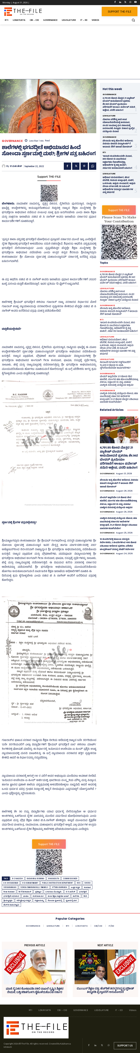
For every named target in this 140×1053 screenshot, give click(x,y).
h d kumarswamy (30, 883)
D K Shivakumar (10, 883)
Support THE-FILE (49, 177)
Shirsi (87, 883)
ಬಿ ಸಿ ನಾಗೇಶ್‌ (70, 892)
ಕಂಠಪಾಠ (87, 887)
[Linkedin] (120, 3)
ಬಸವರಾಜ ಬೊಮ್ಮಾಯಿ (53, 892)
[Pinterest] (84, 166)
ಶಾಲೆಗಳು (76, 896)
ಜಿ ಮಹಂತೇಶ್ (16, 166)
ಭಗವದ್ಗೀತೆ (83, 892)
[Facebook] (115, 3)
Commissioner (70, 879)
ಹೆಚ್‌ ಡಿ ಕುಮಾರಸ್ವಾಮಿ (11, 905)
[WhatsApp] (130, 3)
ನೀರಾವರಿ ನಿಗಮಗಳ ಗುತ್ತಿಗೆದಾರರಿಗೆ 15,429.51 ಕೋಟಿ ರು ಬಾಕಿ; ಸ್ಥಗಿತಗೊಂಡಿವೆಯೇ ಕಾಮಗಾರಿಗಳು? (115, 365)
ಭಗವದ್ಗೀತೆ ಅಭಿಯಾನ (11, 896)
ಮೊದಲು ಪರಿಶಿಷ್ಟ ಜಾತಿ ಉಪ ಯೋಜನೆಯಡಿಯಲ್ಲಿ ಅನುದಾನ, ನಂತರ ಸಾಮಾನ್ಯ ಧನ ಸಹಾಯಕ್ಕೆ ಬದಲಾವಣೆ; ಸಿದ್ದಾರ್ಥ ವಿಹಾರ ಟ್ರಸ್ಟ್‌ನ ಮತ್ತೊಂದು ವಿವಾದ (119, 126)
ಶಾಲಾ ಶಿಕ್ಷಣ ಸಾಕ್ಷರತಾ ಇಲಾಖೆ (58, 896)
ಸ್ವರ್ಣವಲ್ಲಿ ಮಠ (71, 900)
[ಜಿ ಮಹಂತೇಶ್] (4, 166)
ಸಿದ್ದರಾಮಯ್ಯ (39, 900)
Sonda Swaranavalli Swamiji (34, 887)
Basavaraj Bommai (35, 879)
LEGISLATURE (109, 116)
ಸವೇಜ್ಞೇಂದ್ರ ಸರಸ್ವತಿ (24, 900)
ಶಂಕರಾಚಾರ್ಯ (38, 896)
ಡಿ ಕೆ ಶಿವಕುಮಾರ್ (25, 892)
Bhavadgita (53, 879)
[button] (133, 20)
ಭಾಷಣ (26, 896)
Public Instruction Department (57, 883)
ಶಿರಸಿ (85, 896)
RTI (104, 152)
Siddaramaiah (9, 887)
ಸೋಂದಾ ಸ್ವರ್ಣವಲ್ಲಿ (55, 900)
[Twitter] (125, 3)
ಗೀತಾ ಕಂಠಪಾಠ (9, 892)
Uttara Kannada (59, 887)
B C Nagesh (17, 879)
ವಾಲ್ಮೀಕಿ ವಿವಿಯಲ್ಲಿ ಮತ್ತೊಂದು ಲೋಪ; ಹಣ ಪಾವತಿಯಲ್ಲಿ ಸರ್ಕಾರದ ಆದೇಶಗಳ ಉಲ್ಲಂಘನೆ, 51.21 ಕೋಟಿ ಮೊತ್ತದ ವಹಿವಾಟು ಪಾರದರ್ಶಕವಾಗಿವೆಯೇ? (119, 398)
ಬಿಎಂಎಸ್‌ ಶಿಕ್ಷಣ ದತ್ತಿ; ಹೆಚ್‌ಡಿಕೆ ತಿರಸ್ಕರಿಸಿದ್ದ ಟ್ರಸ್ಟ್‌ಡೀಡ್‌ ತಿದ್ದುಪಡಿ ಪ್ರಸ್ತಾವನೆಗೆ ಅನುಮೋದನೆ (105, 990)
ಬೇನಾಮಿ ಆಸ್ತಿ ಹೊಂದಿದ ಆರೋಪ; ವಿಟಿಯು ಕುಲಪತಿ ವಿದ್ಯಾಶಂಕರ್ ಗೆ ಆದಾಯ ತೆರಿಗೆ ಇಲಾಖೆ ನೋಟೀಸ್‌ (118, 144)
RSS (79, 883)
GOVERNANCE (12, 141)
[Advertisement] (70, 51)
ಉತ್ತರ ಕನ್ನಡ (75, 887)
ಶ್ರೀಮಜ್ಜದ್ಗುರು (8, 900)
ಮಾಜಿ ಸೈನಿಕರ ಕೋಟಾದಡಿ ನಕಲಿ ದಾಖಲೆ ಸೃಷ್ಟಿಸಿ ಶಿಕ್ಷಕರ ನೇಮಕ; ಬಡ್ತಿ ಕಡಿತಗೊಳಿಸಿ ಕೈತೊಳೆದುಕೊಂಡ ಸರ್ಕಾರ (34, 990)
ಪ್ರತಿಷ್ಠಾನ (38, 892)
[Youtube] (135, 3)
